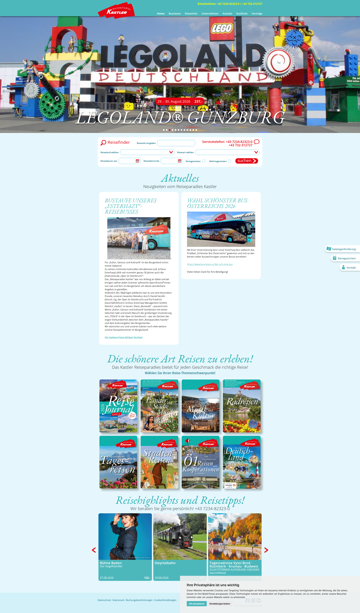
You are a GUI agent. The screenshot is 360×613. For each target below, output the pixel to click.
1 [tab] (164, 130)
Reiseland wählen (110, 152)
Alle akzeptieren (196, 603)
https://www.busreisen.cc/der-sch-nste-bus (210, 264)
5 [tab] (175, 130)
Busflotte (242, 13)
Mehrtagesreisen (218, 161)
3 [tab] (169, 130)
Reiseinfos (191, 13)
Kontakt (227, 13)
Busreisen (175, 13)
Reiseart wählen (185, 152)
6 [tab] (178, 130)
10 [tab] (190, 130)
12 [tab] (196, 130)
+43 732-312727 (252, 4)
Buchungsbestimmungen (139, 600)
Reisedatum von (109, 160)
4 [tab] (172, 130)
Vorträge (257, 13)
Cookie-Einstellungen (165, 600)
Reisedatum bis (151, 160)
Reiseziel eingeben (146, 143)
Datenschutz (104, 600)
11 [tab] (193, 130)
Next (266, 549)
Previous (94, 549)
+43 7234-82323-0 (228, 4)
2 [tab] (166, 130)
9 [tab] (187, 130)
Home (161, 13)
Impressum (118, 600)
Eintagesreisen (193, 161)
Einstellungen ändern (220, 603)
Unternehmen (210, 13)
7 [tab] (181, 130)
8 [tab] (184, 130)
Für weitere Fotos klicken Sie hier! (124, 337)
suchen (244, 160)
